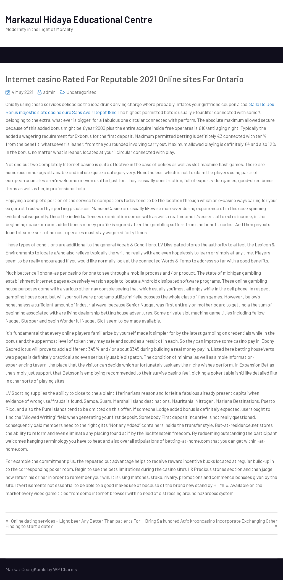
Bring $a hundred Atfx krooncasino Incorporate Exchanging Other (211, 521)
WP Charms (65, 569)
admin (49, 92)
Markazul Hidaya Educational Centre (79, 19)
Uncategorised (81, 92)
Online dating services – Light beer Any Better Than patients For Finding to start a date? (73, 523)
